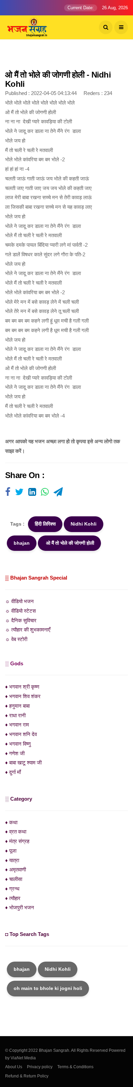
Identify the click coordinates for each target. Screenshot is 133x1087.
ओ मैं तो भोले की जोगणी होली (69, 543)
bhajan (22, 543)
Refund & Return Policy (26, 1076)
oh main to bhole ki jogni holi (48, 988)
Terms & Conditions (75, 1066)
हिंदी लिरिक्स (45, 524)
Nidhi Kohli (84, 524)
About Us (13, 1066)
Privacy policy (40, 1066)
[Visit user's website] (7, 492)
